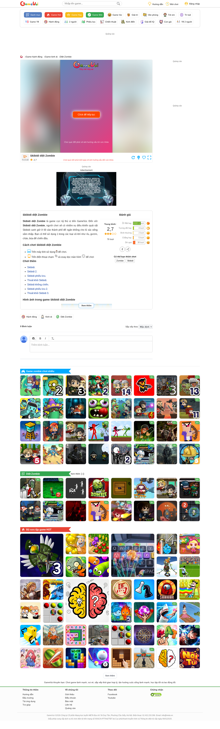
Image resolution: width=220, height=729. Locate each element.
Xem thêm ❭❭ (78, 474)
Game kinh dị (51, 56)
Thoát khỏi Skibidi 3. (38, 293)
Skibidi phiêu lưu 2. (37, 289)
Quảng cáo (70, 708)
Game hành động (34, 56)
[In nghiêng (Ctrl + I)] (45, 338)
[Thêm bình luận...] (91, 346)
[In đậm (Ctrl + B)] (40, 338)
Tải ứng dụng (29, 701)
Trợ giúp (27, 705)
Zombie (120, 260)
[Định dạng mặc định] (52, 338)
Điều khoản (70, 698)
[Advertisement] (110, 42)
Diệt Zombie (66, 56)
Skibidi (130, 260)
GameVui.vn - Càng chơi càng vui (29, 3)
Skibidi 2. (32, 271)
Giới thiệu (69, 694)
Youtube (112, 698)
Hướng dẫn (157, 4)
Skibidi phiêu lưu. (36, 276)
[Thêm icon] (33, 338)
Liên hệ (68, 705)
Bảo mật (69, 701)
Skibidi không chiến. (38, 284)
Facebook (112, 694)
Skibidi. (31, 267)
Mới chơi (174, 4)
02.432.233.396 (148, 715)
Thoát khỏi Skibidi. (37, 280)
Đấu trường (28, 698)
